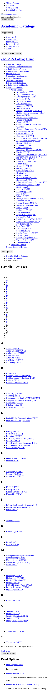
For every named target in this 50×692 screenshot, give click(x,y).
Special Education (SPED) (27, 233)
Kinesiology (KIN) (24, 191)
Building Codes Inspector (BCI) (29, 111)
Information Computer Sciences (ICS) (31, 182)
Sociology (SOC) (23, 228)
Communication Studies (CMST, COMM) (23, 398)
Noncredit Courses (18, 245)
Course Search (12, 39)
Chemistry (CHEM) (24, 120)
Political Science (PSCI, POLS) (29, 219)
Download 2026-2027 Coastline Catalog (22, 684)
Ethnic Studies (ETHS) (25, 159)
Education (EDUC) (24, 147)
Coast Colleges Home (15, 10)
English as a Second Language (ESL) (31, 154)
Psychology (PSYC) (24, 224)
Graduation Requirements (16, 76)
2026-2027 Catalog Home (17, 59)
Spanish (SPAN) (23, 231)
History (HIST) (22, 175)
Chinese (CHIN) (23, 122)
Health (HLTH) (22, 173)
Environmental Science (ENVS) (29, 157)
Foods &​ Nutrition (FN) (26, 161)
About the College (13, 64)
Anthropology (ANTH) (26, 97)
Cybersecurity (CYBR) (25, 136)
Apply (8, 49)
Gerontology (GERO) (25, 171)
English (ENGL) (23, 152)
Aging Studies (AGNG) (26, 94)
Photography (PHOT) (25, 212)
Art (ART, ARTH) (23, 101)
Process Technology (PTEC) (28, 221)
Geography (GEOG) (24, 166)
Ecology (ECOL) (23, 143)
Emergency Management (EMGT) (30, 150)
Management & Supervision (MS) (20, 555)
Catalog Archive (12, 46)
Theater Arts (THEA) (25, 240)
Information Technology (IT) (28, 184)
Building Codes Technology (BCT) (30, 113)
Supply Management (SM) (27, 238)
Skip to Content (12, 3)
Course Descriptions (14, 87)
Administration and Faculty (17, 85)
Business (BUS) (22, 115)
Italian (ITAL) (22, 187)
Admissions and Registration (17, 71)
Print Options (7, 252)
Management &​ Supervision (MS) (30, 198)
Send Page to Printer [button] (14, 664)
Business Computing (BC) (27, 117)
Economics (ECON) (24, 145)
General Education (13, 78)
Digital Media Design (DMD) (28, 141)
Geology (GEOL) (23, 168)
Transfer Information (14, 80)
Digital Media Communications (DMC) (32, 138)
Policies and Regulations (16, 83)
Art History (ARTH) (24, 104)
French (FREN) (22, 164)
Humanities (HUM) (24, 180)
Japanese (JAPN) (23, 189)
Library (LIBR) (22, 196)
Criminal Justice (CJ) (24, 134)
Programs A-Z (12, 42)
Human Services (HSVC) (26, 178)
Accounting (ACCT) (24, 92)
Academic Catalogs (18, 26)
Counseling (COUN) (24, 131)
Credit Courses (17, 90)
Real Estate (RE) (23, 226)
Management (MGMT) (25, 201)
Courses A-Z (11, 37)
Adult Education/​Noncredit (17, 69)
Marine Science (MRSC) (26, 203)
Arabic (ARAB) (23, 99)
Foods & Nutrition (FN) (16, 458)
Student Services (13, 74)
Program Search (12, 44)
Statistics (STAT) (23, 235)
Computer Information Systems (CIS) (31, 129)
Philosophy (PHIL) (24, 210)
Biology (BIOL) (23, 108)
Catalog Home (12, 8)
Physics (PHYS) (23, 217)
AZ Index (10, 5)
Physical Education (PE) (26, 215)
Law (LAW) (21, 194)
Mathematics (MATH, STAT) (28, 205)
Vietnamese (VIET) (24, 242)
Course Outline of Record (16, 247)
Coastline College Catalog (16, 256)
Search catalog (7, 17)
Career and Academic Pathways (19, 67)
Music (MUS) (22, 208)
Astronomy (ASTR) (24, 106)
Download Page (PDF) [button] (15, 673)
